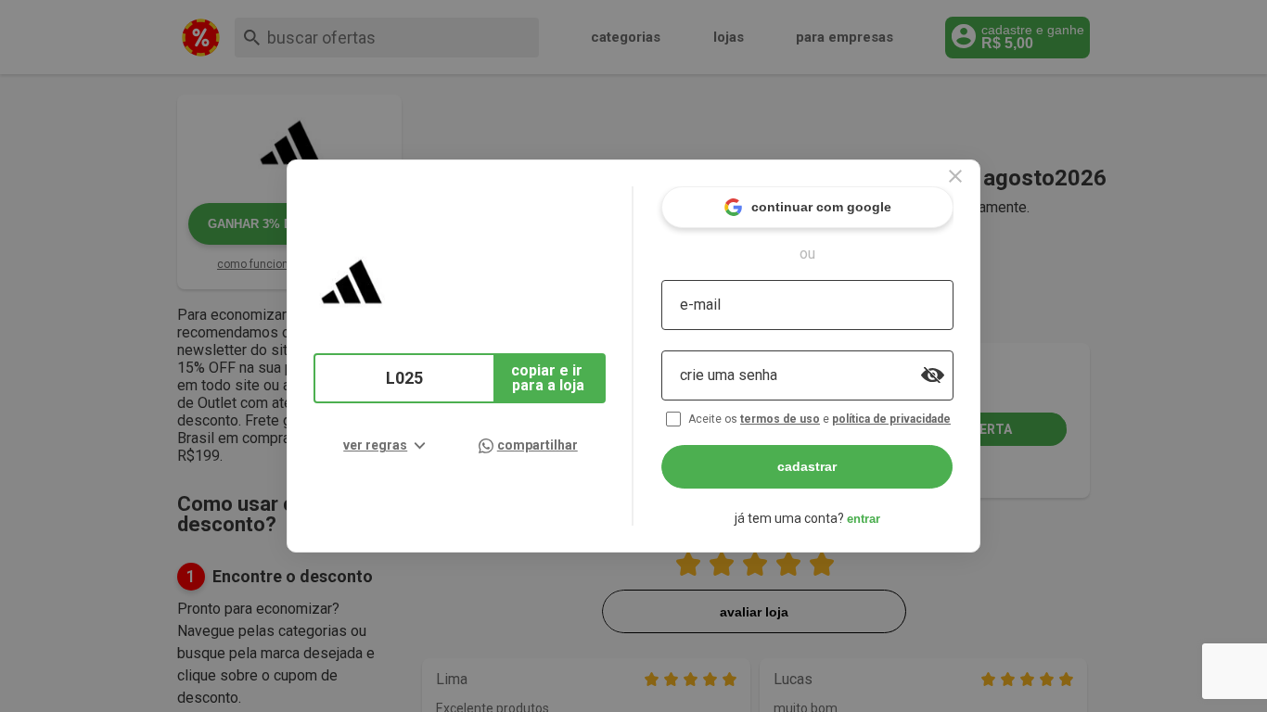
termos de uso (780, 419)
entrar (863, 519)
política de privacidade (891, 419)
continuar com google (821, 206)
